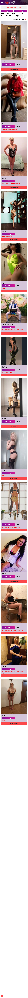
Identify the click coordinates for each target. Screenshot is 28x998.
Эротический (10, 10)
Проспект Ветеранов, (6, 527)
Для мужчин (3, 10)
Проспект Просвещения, (7, 183)
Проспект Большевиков (11, 372)
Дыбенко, (4, 372)
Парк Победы (5, 475)
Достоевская (18, 424)
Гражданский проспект (7, 185)
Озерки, (15, 630)
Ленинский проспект (16, 527)
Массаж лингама (18, 10)
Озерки (3, 288)
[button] (3, 40)
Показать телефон (14, 69)
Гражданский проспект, (18, 329)
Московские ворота (6, 67)
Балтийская (4, 720)
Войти (26, 2)
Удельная (4, 331)
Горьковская (20, 630)
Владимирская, (5, 424)
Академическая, (17, 183)
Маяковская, (12, 424)
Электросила (14, 129)
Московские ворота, (6, 129)
